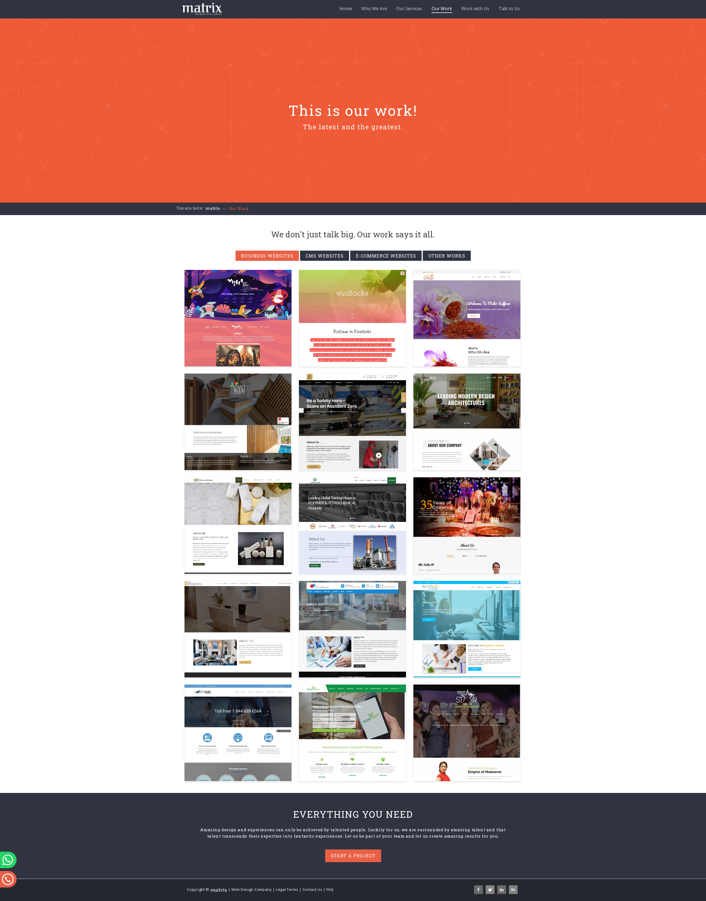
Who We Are (374, 9)
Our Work (442, 9)
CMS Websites (325, 256)
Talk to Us (509, 9)
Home (345, 9)
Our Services (409, 9)
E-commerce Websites (386, 256)
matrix (213, 208)
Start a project (353, 856)
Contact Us (312, 889)
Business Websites (267, 256)
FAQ (330, 889)
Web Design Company (251, 889)
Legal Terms (287, 889)
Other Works (446, 256)
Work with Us (475, 9)
